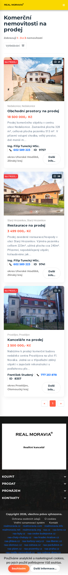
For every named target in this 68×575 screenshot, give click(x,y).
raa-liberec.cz (54, 541)
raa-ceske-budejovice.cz (41, 533)
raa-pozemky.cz (33, 548)
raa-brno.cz (59, 529)
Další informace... (45, 568)
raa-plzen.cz (14, 548)
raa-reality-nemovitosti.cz (20, 552)
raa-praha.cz (51, 548)
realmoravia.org (32, 529)
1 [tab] (31, 97)
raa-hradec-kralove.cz (46, 537)
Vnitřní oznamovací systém (29, 522)
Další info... (51, 158)
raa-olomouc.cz (13, 544)
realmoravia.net (11, 529)
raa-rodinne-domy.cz (49, 552)
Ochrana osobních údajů (26, 518)
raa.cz (46, 529)
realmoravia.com (32, 525)
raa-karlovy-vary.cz (33, 541)
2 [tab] (37, 97)
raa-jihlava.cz (12, 541)
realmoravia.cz (12, 525)
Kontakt (53, 522)
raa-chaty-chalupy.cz (19, 537)
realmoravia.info (53, 525)
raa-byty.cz (19, 533)
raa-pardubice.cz (52, 544)
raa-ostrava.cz (32, 544)
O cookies (50, 518)
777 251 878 (49, 374)
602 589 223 (21, 150)
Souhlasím (19, 568)
